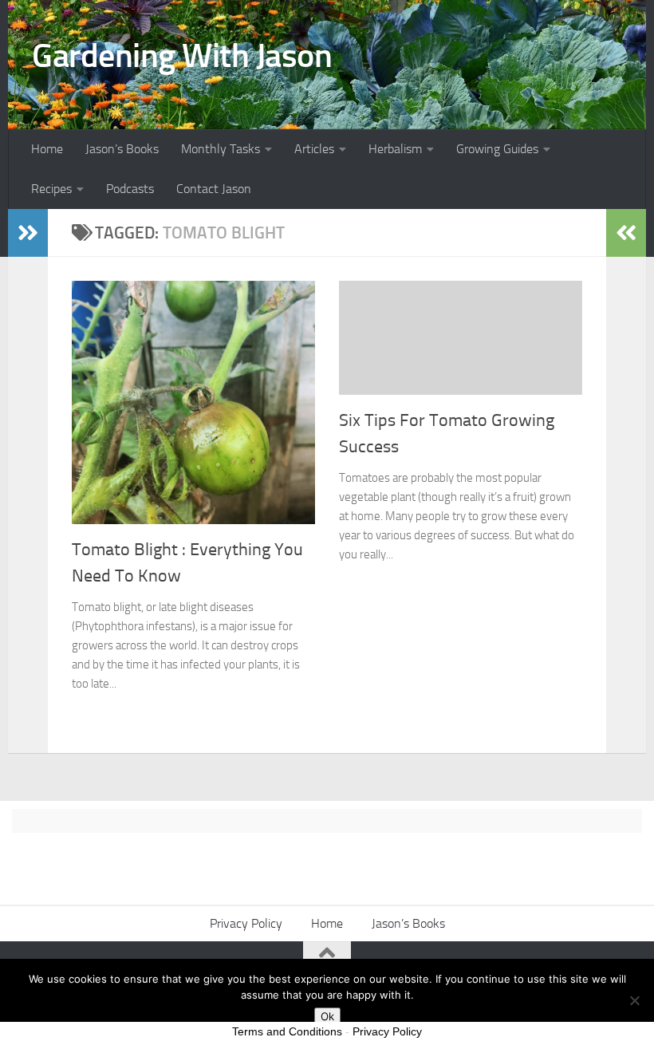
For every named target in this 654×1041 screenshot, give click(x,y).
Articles (314, 148)
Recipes (51, 188)
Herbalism (395, 148)
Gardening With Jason (182, 56)
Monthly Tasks (220, 148)
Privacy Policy (246, 923)
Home (47, 148)
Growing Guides (497, 148)
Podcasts (130, 188)
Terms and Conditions (287, 1031)
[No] (634, 1000)
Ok (327, 1016)
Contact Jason (213, 188)
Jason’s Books (122, 148)
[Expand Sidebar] (28, 233)
